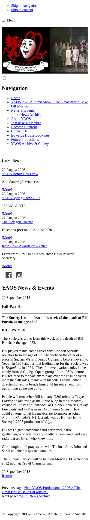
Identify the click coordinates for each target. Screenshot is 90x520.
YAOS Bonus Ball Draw (20, 174)
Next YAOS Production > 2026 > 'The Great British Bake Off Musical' (41, 490)
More (7, 190)
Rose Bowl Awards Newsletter (24, 246)
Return (7, 476)
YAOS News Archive (34, 496)
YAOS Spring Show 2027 (21, 198)
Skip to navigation (24, 6)
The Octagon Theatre (17, 222)
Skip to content (22, 10)
